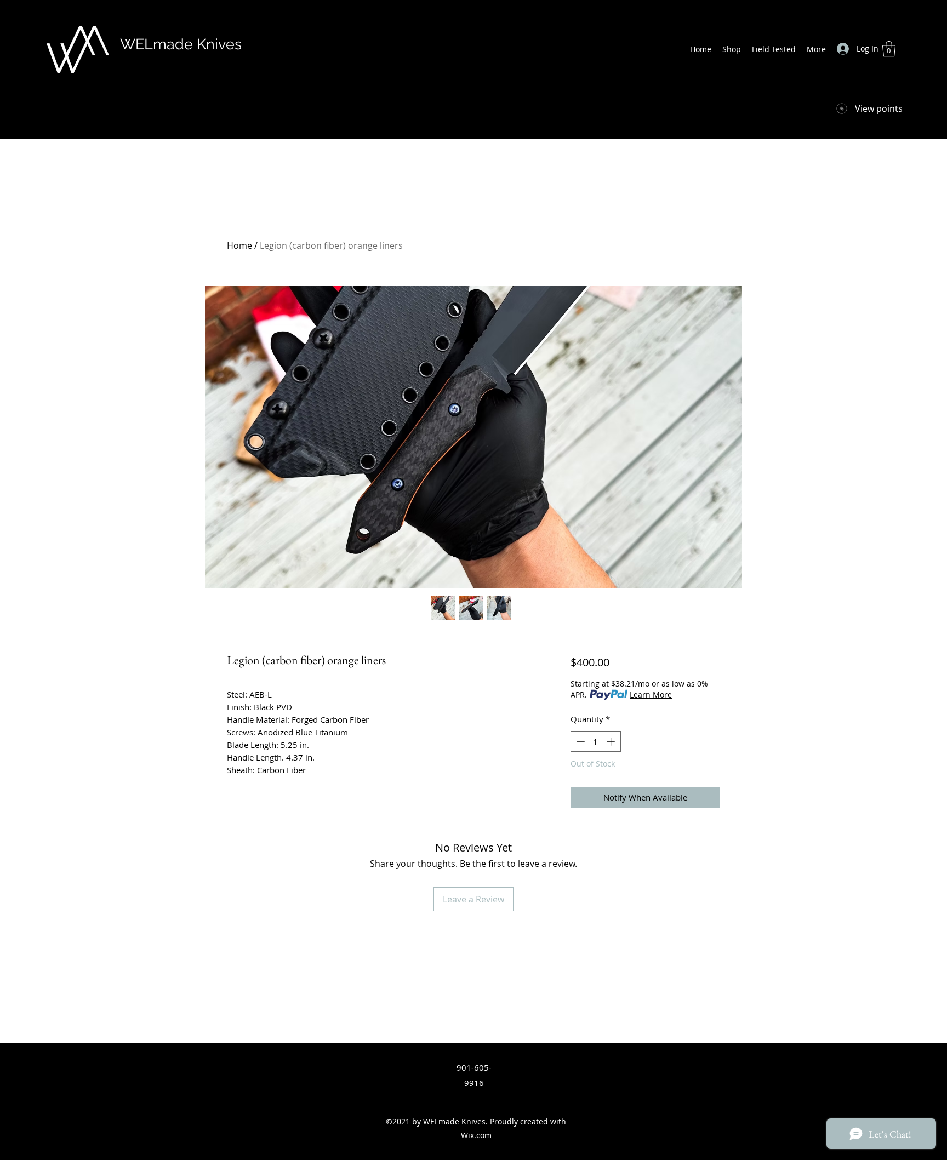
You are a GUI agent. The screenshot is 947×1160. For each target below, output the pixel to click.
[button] (888, 49)
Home (239, 245)
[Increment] (611, 742)
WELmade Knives (181, 44)
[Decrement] (579, 742)
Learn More (651, 694)
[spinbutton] (595, 742)
